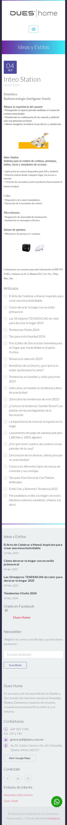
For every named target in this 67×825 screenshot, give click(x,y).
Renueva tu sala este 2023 (25, 358)
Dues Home (21, 617)
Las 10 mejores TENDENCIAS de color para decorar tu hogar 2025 (34, 321)
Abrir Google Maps (20, 758)
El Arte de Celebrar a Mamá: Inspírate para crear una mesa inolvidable (36, 298)
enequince (53, 818)
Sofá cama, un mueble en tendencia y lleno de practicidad (35, 390)
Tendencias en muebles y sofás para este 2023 (34, 379)
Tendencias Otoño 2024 (24, 329)
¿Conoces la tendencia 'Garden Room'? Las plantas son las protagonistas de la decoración (36, 410)
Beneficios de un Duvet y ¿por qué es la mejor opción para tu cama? (33, 368)
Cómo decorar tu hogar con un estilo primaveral (32, 309)
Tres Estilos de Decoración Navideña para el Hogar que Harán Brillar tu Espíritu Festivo (35, 347)
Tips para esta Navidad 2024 (27, 336)
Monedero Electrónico (18, 795)
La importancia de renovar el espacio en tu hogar (35, 424)
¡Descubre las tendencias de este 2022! (34, 399)
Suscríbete (15, 665)
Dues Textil (11, 801)
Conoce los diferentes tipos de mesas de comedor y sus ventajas (34, 469)
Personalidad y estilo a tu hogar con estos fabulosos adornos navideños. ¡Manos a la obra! (35, 500)
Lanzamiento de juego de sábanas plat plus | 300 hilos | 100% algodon (35, 435)
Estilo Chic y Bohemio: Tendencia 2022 (33, 488)
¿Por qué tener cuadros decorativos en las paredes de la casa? (35, 446)
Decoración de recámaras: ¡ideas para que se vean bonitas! (36, 457)
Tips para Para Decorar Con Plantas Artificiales (31, 480)
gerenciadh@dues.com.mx (26, 739)
